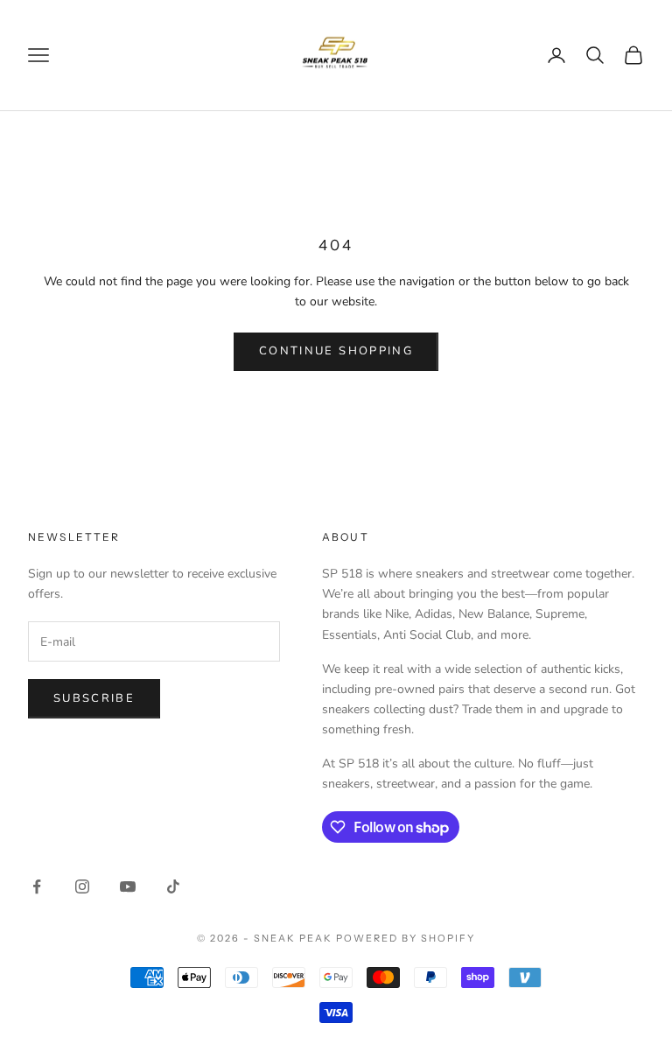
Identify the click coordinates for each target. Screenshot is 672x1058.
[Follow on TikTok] (173, 886)
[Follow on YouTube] (127, 886)
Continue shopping (336, 351)
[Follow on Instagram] (82, 886)
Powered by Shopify (405, 938)
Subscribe (94, 698)
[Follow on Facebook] (37, 886)
